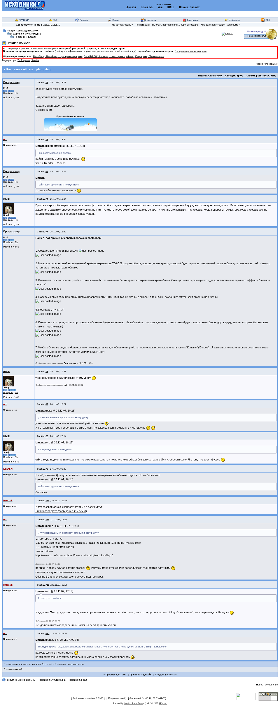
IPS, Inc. (163, 703)
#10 (47, 500)
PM (16, 93)
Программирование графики (190, 51)
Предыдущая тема (115, 674)
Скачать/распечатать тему (261, 75)
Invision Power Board (133, 703)
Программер (11, 82)
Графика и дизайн (26, 36)
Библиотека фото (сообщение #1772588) (61, 511)
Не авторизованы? (122, 24)
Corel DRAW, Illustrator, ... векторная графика (108, 56)
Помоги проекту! (256, 36)
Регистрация (143, 24)
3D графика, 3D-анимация (149, 56)
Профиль (8, 93)
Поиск (115, 20)
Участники (150, 20)
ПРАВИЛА (24, 20)
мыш (6, 198)
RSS (268, 20)
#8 (47, 436)
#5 (47, 231)
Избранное (235, 20)
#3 (47, 171)
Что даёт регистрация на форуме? (220, 24)
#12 (47, 585)
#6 (47, 371)
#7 (47, 404)
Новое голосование (267, 63)
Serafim (35, 60)
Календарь (192, 20)
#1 (47, 82)
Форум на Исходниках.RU (22, 30)
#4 (47, 199)
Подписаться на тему (210, 75)
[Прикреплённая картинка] (70, 124)
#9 (47, 469)
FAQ (55, 20)
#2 (47, 139)
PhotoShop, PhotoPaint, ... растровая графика (57, 56)
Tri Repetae (24, 60)
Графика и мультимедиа (26, 33)
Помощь (84, 20)
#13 (47, 633)
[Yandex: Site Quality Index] (247, 696)
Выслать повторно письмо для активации (175, 24)
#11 (47, 519)
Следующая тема (165, 674)
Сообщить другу (234, 75)
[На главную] (24, 5)
